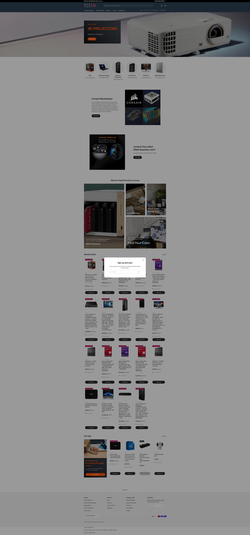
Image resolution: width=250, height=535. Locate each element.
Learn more (100, 1)
